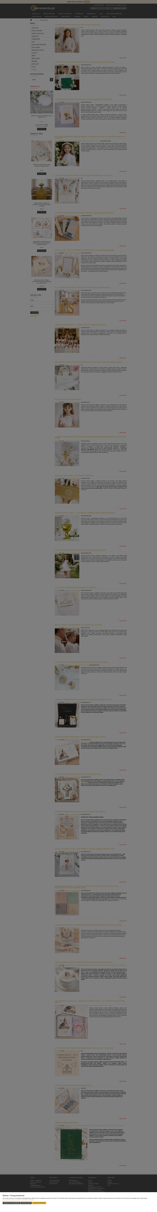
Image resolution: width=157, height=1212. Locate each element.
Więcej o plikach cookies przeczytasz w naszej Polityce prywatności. (18, 1199)
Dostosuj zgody (26, 1202)
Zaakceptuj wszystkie (39, 1202)
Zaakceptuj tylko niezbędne (11, 1202)
